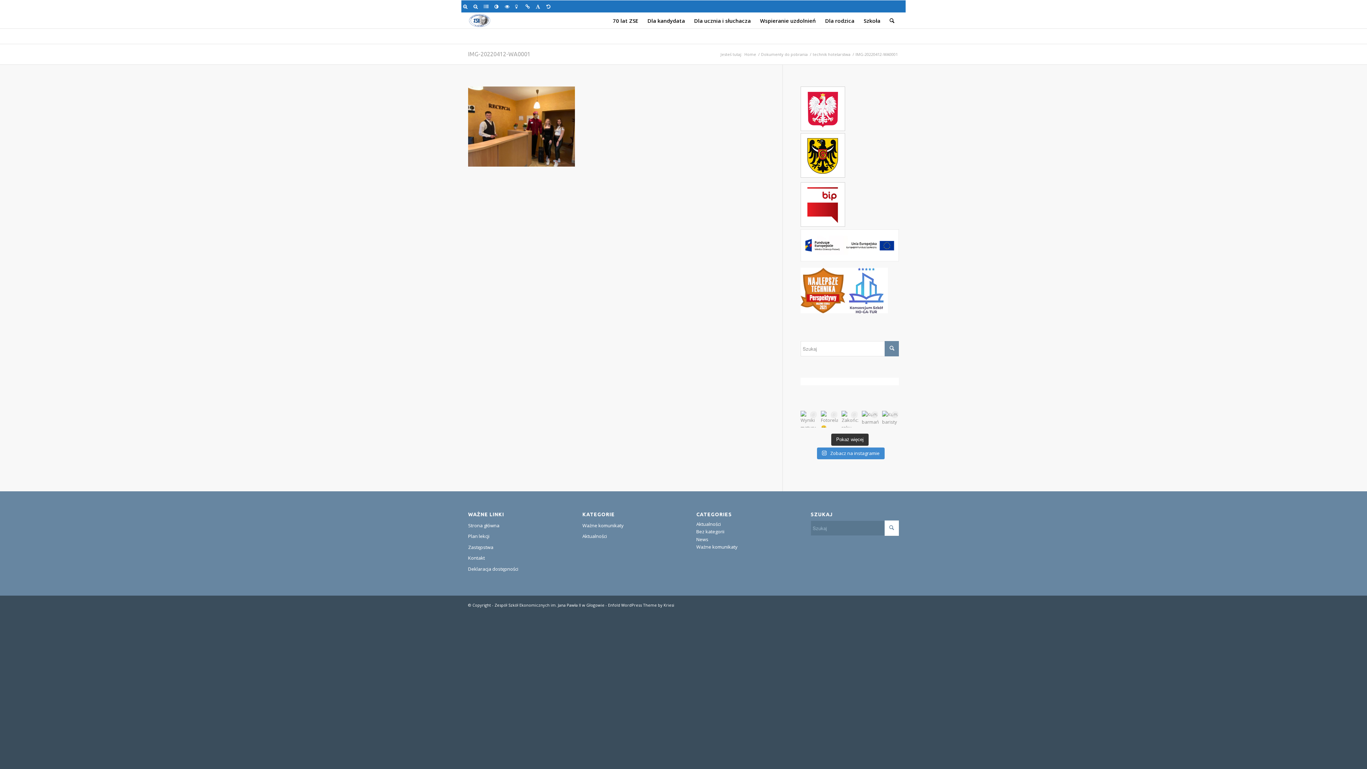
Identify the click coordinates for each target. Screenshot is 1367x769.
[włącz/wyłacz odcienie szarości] (487, 6)
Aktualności (594, 536)
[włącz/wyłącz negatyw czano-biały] (508, 6)
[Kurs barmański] (870, 419)
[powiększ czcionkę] (466, 6)
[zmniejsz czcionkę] (477, 6)
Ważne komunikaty (603, 525)
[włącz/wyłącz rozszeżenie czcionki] (539, 6)
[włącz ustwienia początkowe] (550, 6)
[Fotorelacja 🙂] (829, 419)
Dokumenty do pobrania (784, 54)
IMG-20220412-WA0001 (499, 54)
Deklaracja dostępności (493, 569)
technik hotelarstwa (831, 54)
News (702, 539)
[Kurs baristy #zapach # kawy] (890, 419)
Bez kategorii (710, 531)
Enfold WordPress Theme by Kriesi (641, 605)
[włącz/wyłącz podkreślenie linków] (529, 6)
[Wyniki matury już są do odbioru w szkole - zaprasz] (809, 419)
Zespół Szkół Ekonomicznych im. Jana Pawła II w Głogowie (549, 605)
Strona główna (483, 525)
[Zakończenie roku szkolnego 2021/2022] (850, 419)
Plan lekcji (478, 536)
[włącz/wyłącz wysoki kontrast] (498, 6)
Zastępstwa (480, 547)
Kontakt (476, 558)
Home (750, 54)
